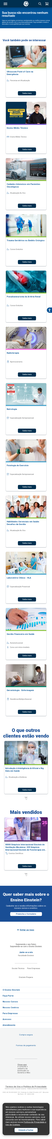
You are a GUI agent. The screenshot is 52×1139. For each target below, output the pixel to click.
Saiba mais (27, 93)
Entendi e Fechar (26, 1130)
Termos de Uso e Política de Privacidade (26, 1086)
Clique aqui (22, 1065)
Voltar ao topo (27, 930)
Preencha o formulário (26, 914)
